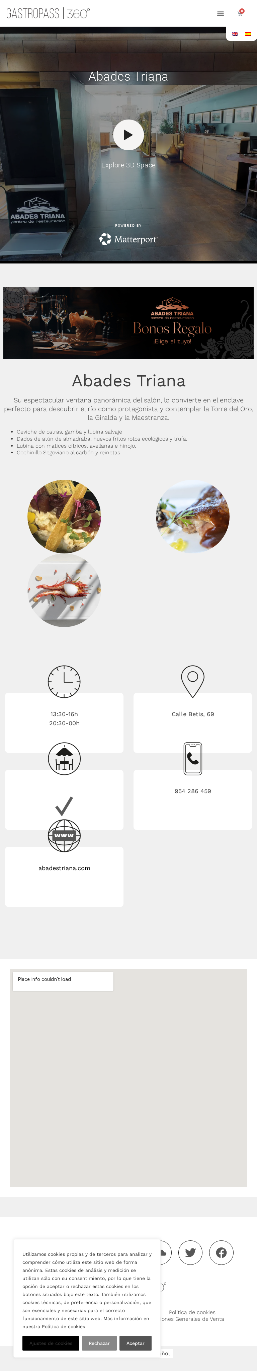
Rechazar (99, 1343)
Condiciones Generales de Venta (183, 1319)
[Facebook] (221, 1252)
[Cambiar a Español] (248, 33)
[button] (220, 13)
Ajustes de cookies (50, 1343)
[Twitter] (190, 1252)
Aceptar (135, 1343)
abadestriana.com (64, 867)
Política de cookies (192, 1312)
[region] (87, 1298)
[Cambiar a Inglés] (235, 33)
